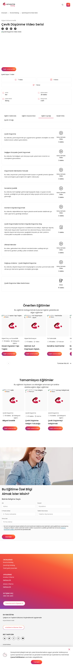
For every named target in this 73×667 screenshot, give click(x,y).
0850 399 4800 (8, 596)
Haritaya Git (7, 580)
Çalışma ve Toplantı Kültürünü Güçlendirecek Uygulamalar (22, 618)
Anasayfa (4, 13)
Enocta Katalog (14, 13)
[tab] (10, 116)
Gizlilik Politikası (7, 644)
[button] (68, 5)
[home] (9, 4)
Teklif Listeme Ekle (9, 69)
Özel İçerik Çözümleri (10, 568)
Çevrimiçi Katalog (9, 565)
